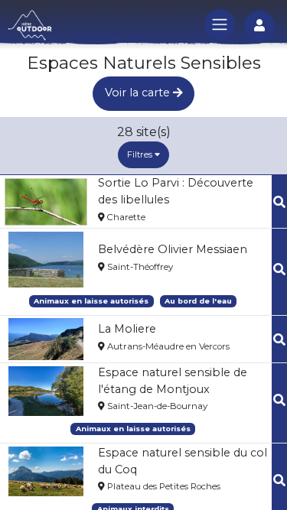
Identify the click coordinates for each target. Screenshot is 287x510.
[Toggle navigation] (219, 24)
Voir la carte (139, 92)
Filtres (141, 154)
